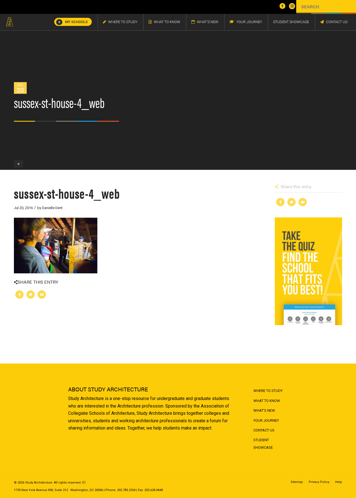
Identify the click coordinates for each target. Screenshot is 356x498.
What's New (264, 410)
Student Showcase (263, 443)
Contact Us (264, 430)
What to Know (266, 401)
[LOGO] (9, 22)
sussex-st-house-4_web (67, 193)
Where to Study (268, 391)
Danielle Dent (52, 208)
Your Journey (266, 420)
